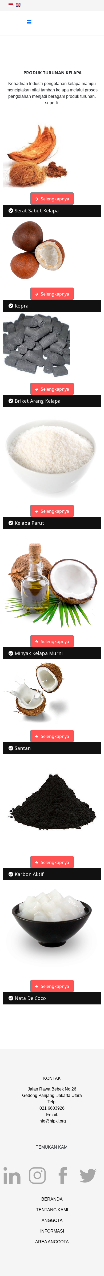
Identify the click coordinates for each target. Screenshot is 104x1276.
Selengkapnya (54, 199)
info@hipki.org (52, 1121)
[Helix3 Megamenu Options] (29, 22)
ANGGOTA (52, 1220)
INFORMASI (52, 1231)
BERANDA (52, 1199)
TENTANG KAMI (52, 1210)
